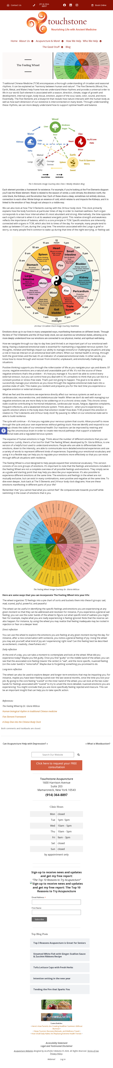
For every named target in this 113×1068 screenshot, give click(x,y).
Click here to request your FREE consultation (56, 765)
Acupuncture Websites (23, 1051)
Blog (68, 47)
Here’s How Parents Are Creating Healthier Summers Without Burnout (57, 1027)
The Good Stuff (51, 47)
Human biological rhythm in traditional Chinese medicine (29, 711)
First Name (36, 908)
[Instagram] (77, 5)
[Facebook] (64, 5)
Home (14, 41)
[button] (3, 430)
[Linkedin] (70, 5)
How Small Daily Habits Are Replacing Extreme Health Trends (56, 1033)
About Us (24, 41)
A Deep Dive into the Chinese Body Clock (21, 721)
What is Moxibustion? (97, 743)
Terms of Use (93, 1051)
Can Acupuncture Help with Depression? (25, 743)
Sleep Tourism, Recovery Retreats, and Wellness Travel (56, 1031)
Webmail (51, 1059)
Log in (62, 1059)
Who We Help (90, 41)
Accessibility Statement (56, 1043)
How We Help (73, 41)
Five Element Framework (14, 716)
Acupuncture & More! (48, 41)
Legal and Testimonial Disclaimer (56, 1046)
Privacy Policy (56, 1053)
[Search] (78, 754)
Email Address (39, 897)
